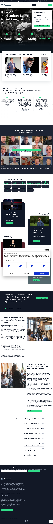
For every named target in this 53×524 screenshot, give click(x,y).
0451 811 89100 (18, 510)
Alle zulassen (41, 273)
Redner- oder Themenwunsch (40, 17)
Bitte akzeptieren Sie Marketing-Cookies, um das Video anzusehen (26, 150)
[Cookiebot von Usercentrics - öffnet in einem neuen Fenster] (44, 250)
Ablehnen (11, 273)
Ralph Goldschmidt (27, 74)
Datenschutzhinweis (5, 518)
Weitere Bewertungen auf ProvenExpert (34, 90)
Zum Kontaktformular (7, 510)
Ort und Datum (36, 21)
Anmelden (34, 0)
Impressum (16, 518)
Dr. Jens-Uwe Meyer (10, 74)
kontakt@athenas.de (32, 516)
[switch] (20, 266)
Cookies (11, 518)
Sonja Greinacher (45, 74)
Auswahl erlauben (26, 273)
